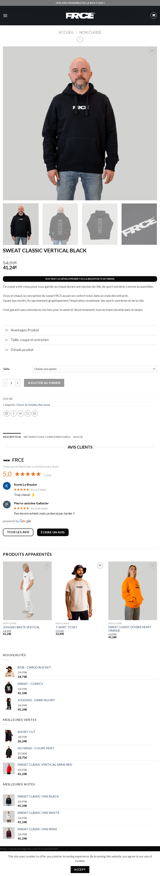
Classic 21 (21, 404)
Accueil (66, 32)
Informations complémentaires (47, 436)
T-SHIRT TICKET (67, 627)
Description (12, 436)
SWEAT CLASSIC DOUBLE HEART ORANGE (129, 628)
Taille (6, 368)
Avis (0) (78, 436)
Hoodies (32, 404)
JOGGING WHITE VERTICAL (21, 627)
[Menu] (5, 15)
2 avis (48, 475)
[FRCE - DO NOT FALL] (80, 16)
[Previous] (3, 603)
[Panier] (153, 15)
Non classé (90, 32)
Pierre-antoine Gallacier (31, 503)
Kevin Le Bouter (25, 484)
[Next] (157, 603)
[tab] (12, 437)
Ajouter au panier (44, 383)
